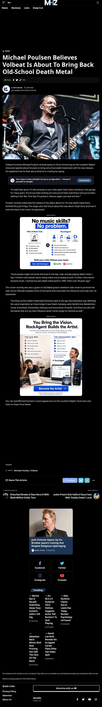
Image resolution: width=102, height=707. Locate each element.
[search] (98, 3)
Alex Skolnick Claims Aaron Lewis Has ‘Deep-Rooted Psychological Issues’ (66, 608)
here (84, 401)
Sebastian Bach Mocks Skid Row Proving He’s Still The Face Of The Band (35, 648)
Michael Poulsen (21, 470)
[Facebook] (40, 565)
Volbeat (34, 470)
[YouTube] (89, 699)
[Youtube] (62, 578)
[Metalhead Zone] (51, 2)
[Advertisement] (51, 29)
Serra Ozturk (17, 88)
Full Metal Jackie (50, 287)
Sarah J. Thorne (40, 550)
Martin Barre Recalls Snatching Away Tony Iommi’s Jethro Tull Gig (35, 606)
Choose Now (84, 180)
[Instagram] (40, 578)
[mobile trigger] (4, 2)
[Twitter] (62, 565)
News (7, 51)
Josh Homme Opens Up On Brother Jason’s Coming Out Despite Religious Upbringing (48, 542)
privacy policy (15, 679)
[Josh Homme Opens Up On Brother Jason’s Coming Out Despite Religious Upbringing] (51, 523)
